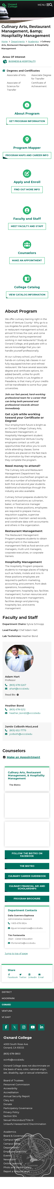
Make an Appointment (27, 260)
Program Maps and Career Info (27, 155)
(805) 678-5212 (17, 709)
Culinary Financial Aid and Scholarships (27, 887)
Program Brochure (27, 898)
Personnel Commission (17, 1084)
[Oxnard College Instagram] (23, 1027)
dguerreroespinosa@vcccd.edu (27, 928)
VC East (6, 1017)
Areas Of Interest (14, 56)
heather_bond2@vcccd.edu (24, 713)
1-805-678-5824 (19, 923)
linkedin (32, 977)
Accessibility (10, 1088)
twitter (22, 977)
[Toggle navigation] (48, 5)
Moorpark (8, 998)
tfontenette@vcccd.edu (23, 943)
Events (7, 1155)
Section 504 (10, 1116)
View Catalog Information (27, 294)
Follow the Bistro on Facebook (27, 854)
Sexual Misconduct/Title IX (19, 1120)
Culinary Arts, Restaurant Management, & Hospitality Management (26, 775)
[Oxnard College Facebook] (6, 1027)
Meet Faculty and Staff (27, 226)
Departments (18, 41)
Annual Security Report (17, 1096)
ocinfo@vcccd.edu (14, 1059)
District (7, 992)
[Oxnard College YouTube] (32, 1027)
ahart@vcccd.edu (19, 688)
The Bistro (14, 785)
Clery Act (9, 1100)
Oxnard (6, 1004)
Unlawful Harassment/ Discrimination (25, 1124)
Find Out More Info (27, 189)
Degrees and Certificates (23, 70)
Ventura (7, 1011)
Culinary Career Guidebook (27, 876)
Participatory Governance (18, 1108)
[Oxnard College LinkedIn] (41, 1027)
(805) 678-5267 (17, 685)
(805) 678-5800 (12, 1053)
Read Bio (10, 694)
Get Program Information (27, 121)
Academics (33, 41)
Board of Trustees (13, 1080)
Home (5, 41)
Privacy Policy (11, 1112)
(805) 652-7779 (17, 730)
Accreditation (11, 1092)
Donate (8, 1104)
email (41, 977)
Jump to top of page (16, 953)
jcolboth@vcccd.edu (20, 734)
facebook (13, 977)
